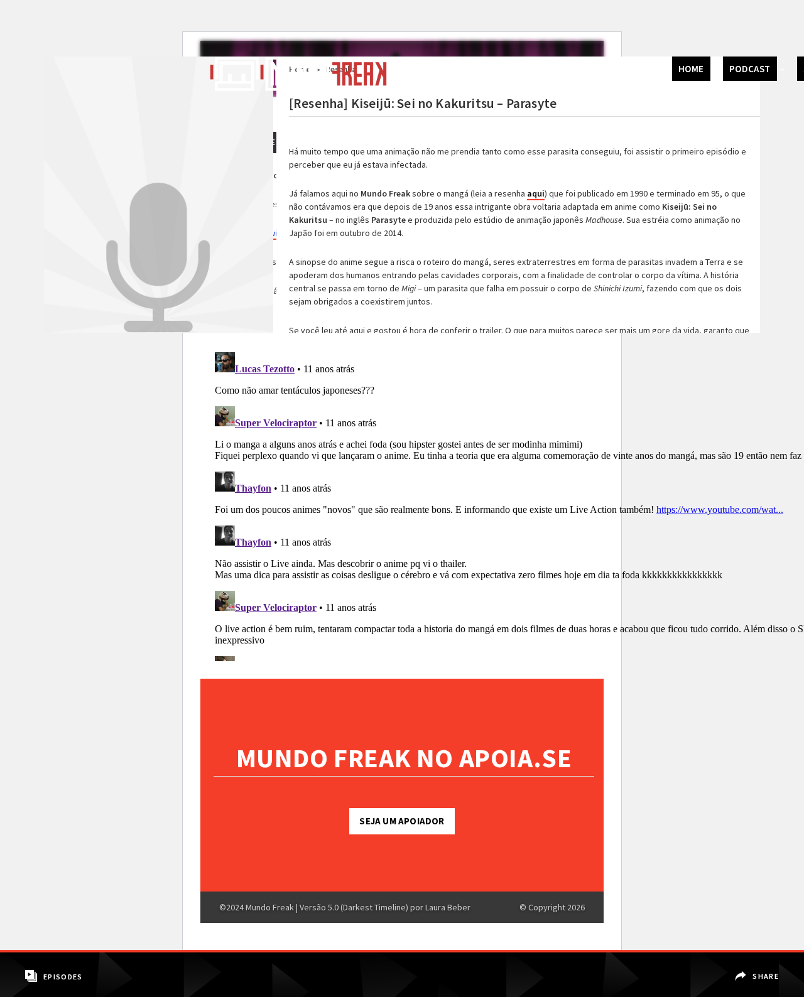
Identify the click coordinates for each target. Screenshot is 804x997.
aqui (536, 193)
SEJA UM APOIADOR (401, 821)
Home (691, 69)
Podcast (750, 69)
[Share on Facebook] (758, 967)
